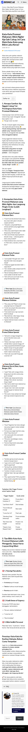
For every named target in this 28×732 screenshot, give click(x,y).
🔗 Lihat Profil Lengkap (17, 710)
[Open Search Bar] (18, 2)
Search (20, 718)
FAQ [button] (7, 686)
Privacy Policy (10, 727)
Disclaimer (15, 727)
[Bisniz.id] (8, 2)
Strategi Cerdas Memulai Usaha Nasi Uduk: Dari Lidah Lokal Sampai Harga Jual (13, 563)
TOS (7, 727)
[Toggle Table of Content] (12, 98)
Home (4, 7)
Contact (19, 727)
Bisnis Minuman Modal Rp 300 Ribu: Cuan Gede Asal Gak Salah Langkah (13, 291)
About (5, 727)
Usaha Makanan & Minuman (12, 51)
